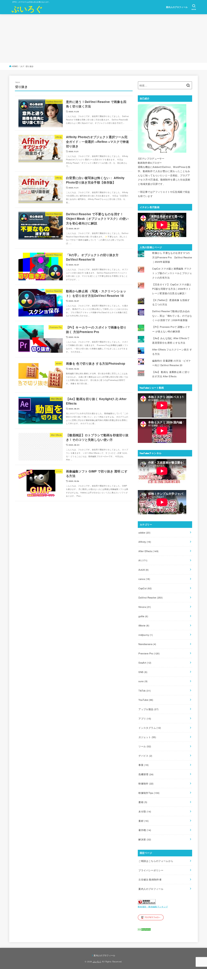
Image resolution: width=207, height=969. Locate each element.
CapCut (145, 588)
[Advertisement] (103, 38)
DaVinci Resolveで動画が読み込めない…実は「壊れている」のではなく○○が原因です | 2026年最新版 (172, 315)
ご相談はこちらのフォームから (155, 861)
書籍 (142, 802)
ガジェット (147, 737)
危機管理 (145, 774)
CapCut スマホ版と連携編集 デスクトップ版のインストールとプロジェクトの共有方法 (172, 273)
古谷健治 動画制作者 (150, 879)
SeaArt (144, 662)
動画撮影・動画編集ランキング (153, 906)
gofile (143, 616)
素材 (143, 820)
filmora (144, 607)
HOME (15, 66)
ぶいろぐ (27, 8)
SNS (142, 672)
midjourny (145, 634)
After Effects (148, 551)
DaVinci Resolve (150, 597)
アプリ (144, 718)
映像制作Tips (148, 792)
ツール (144, 746)
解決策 (144, 839)
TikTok (144, 690)
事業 (143, 765)
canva (144, 579)
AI (142, 560)
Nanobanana (147, 644)
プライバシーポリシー (150, 870)
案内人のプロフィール (177, 7)
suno (142, 681)
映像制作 (145, 783)
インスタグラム (149, 727)
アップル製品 (148, 709)
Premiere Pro (149, 653)
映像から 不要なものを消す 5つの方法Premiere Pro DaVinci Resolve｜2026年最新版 (172, 257)
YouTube (145, 699)
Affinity (144, 541)
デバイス (145, 755)
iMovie (143, 625)
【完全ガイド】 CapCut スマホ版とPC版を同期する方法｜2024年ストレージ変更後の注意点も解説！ (171, 289)
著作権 (144, 830)
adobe (144, 532)
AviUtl (143, 569)
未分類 (144, 811)
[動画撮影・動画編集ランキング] (147, 902)
